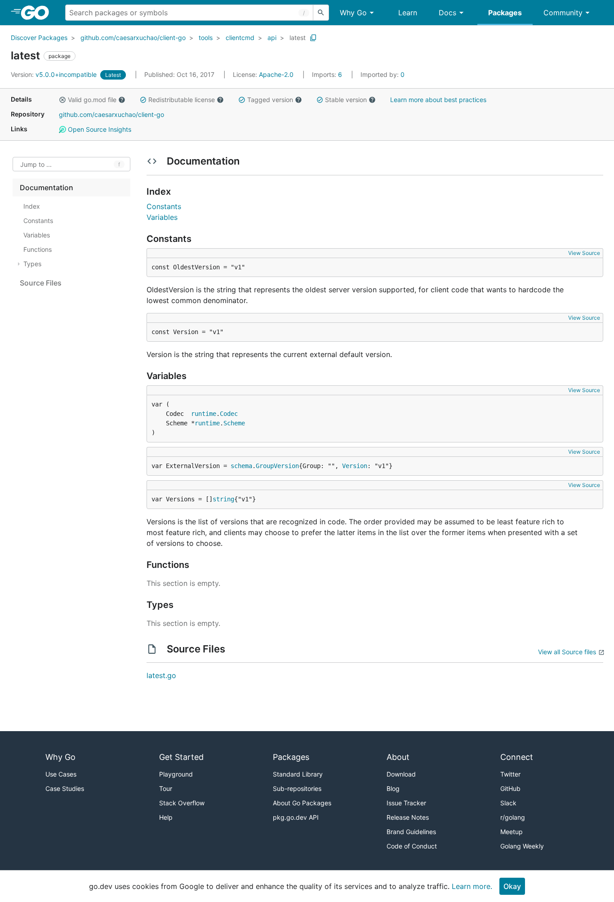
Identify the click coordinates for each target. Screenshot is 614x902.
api (271, 37)
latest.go (161, 675)
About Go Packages (302, 803)
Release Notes (408, 817)
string (223, 499)
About (398, 757)
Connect (516, 757)
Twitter (510, 774)
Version (354, 465)
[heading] (38, 12)
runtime (203, 413)
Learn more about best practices (438, 99)
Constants (164, 206)
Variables (162, 217)
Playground (176, 774)
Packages (505, 12)
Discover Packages (39, 37)
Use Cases (60, 774)
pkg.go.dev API (296, 817)
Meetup (511, 831)
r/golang (512, 817)
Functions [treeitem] (37, 249)
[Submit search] (321, 12)
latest (297, 37)
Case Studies (64, 788)
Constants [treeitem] (38, 220)
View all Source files (567, 652)
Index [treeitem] (31, 206)
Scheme (234, 423)
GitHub (510, 788)
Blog (393, 788)
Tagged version (270, 99)
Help (166, 817)
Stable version (346, 99)
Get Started (181, 757)
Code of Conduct (412, 846)
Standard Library (298, 774)
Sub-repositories (297, 788)
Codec (229, 413)
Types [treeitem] (32, 264)
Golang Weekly (522, 846)
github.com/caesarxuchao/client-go (133, 37)
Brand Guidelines (411, 831)
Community (563, 12)
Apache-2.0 (276, 74)
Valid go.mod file (92, 99)
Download (401, 774)
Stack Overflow (182, 803)
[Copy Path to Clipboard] (313, 38)
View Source (584, 253)
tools (206, 37)
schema (241, 465)
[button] (62, 99)
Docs (447, 12)
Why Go (353, 12)
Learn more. (472, 886)
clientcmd (240, 37)
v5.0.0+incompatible (54, 74)
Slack (508, 803)
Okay (512, 886)
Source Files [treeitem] (41, 282)
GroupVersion (277, 465)
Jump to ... (36, 164)
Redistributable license (182, 99)
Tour (165, 788)
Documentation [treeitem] (46, 187)
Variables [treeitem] (36, 235)
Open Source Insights (98, 129)
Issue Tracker (406, 803)
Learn (407, 12)
